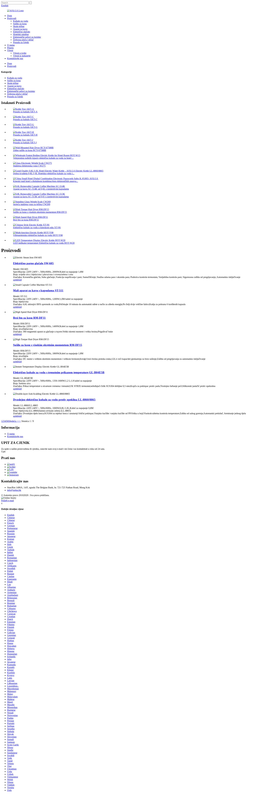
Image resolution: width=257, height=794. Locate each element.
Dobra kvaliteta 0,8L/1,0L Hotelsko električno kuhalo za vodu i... (43, 173)
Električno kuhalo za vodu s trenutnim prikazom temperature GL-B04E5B (58, 372)
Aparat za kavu (20, 29)
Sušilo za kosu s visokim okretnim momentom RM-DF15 (40, 212)
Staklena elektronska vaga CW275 (29, 166)
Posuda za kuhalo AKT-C (25, 119)
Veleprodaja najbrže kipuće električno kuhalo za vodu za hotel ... (43, 158)
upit (15, 280)
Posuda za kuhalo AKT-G (25, 127)
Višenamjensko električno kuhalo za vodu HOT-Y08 (38, 235)
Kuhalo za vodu (20, 21)
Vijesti (10, 50)
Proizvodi (11, 18)
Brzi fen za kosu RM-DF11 (26, 220)
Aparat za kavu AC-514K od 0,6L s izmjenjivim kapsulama (41, 189)
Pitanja (10, 47)
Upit (3, 451)
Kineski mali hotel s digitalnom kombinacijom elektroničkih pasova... (45, 181)
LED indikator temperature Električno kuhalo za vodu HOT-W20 (44, 243)
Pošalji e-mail (7, 500)
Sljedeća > (13, 421)
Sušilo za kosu (20, 23)
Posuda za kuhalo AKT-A (25, 111)
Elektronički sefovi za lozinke (27, 37)
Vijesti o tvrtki (19, 53)
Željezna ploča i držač (23, 39)
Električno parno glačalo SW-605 (33, 263)
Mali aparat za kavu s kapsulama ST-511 (38, 290)
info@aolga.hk (14, 490)
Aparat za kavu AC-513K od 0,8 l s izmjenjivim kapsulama (41, 196)
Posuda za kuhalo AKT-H (25, 135)
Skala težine (18, 26)
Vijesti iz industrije (21, 55)
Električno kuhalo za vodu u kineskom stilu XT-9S (37, 227)
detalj (19, 280)
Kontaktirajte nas (15, 58)
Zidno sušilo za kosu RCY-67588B (29, 150)
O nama (11, 45)
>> (19, 421)
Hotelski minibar (21, 34)
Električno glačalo (21, 31)
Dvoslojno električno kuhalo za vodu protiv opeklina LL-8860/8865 (54, 399)
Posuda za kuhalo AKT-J (25, 142)
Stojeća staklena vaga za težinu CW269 (31, 204)
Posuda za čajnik (21, 42)
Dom (9, 15)
